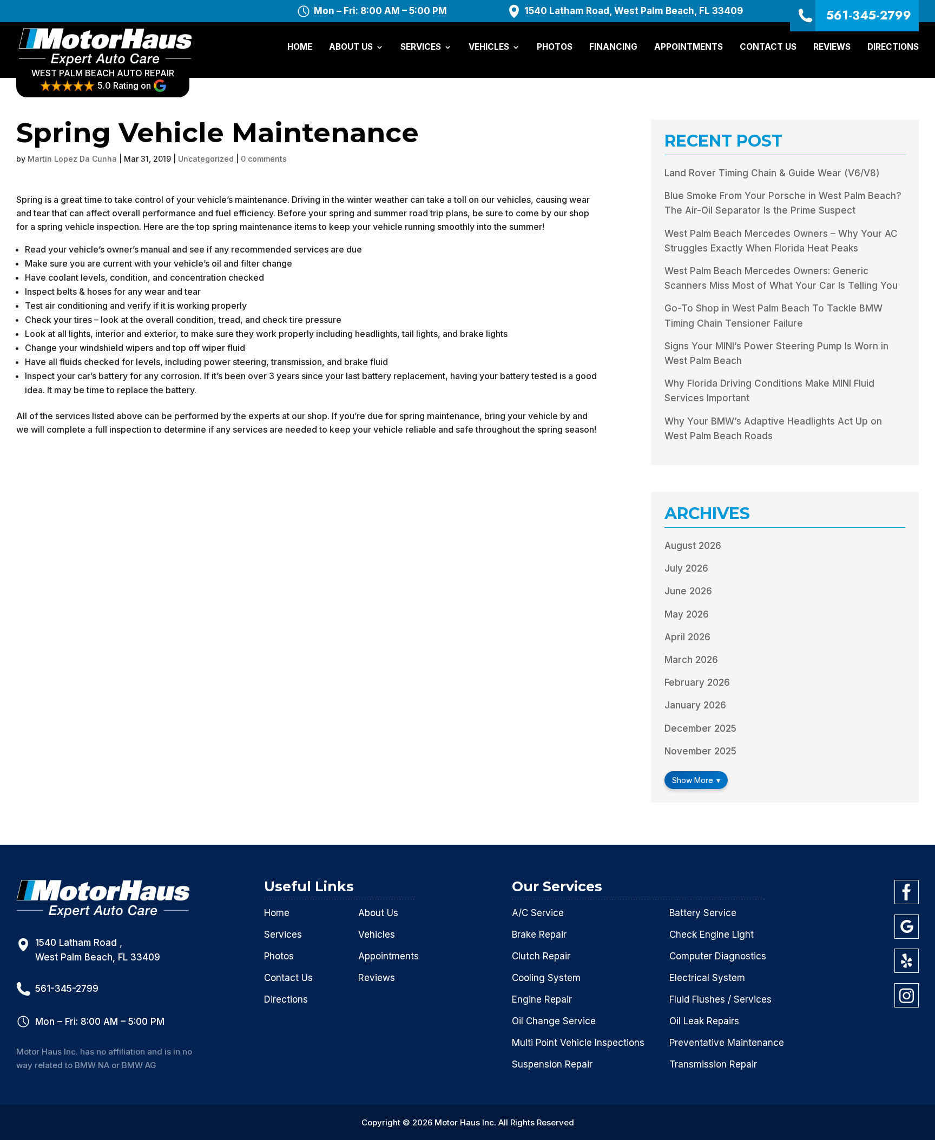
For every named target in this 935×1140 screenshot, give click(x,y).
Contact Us (768, 47)
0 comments (264, 158)
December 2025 (700, 728)
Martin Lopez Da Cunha (72, 158)
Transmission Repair (713, 1064)
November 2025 (700, 751)
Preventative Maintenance (726, 1042)
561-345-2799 (868, 15)
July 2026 (686, 568)
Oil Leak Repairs (704, 1021)
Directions (893, 47)
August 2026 (692, 545)
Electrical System (707, 977)
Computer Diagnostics (717, 956)
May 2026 (686, 614)
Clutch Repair (541, 956)
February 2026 (697, 682)
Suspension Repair (552, 1064)
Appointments (688, 47)
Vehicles (489, 47)
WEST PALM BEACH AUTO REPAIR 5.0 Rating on (102, 79)
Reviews (832, 47)
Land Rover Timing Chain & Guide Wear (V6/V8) (772, 173)
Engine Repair (542, 999)
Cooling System (546, 977)
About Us (351, 47)
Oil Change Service (554, 1021)
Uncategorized (206, 158)
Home (299, 47)
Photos (554, 47)
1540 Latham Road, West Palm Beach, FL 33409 (633, 11)
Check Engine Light (711, 934)
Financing (613, 47)
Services (420, 47)
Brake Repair (539, 934)
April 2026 (687, 637)
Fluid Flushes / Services (720, 999)
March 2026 (691, 659)
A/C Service (538, 912)
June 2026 (688, 591)
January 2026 (695, 705)
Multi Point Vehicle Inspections (578, 1042)
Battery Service (702, 912)
